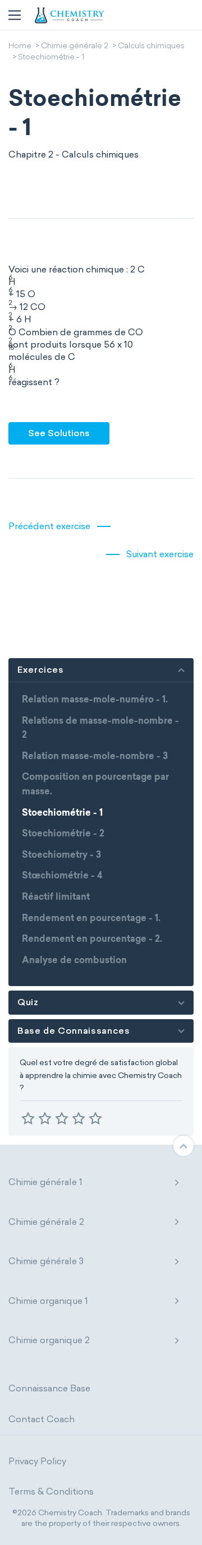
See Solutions (59, 433)
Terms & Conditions (51, 1491)
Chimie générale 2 (74, 46)
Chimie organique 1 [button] (48, 1301)
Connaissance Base (49, 1388)
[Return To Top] (183, 1146)
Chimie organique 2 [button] (49, 1340)
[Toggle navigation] (14, 15)
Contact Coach (41, 1419)
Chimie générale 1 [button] (45, 1182)
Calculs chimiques (151, 46)
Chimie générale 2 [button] (46, 1221)
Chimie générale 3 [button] (46, 1261)
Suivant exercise (160, 554)
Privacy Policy (37, 1461)
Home (19, 46)
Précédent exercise (49, 526)
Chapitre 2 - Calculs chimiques (73, 154)
